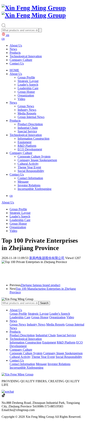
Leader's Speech (28, 84)
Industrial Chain (28, 127)
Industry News (27, 109)
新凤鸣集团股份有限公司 (46, 258)
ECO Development (30, 149)
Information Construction (33, 138)
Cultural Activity (28, 163)
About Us (16, 45)
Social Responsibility (31, 171)
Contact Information (30, 178)
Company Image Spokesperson (37, 160)
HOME (14, 70)
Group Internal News (31, 117)
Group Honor (26, 91)
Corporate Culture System (34, 156)
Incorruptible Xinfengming (34, 189)
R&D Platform (27, 145)
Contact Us (17, 63)
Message (23, 181)
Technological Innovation (26, 56)
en (7, 35)
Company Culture (21, 60)
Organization (26, 95)
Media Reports (27, 113)
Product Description (30, 124)
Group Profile (26, 77)
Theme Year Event (29, 167)
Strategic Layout (28, 81)
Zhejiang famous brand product (40, 285)
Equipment (24, 142)
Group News (26, 106)
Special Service (27, 131)
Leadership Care (28, 88)
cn (3, 38)
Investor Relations (29, 185)
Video (21, 99)
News (13, 49)
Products (15, 52)
